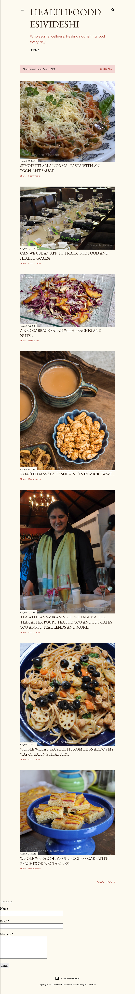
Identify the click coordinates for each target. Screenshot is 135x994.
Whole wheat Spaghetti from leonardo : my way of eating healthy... (67, 752)
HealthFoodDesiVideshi (65, 18)
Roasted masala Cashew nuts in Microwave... (67, 473)
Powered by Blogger (70, 978)
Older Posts (106, 881)
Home (35, 50)
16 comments (34, 479)
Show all (106, 69)
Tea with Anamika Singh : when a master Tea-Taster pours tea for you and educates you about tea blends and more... (66, 622)
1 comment (33, 340)
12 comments (34, 868)
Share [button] (23, 176)
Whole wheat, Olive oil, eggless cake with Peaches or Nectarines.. (64, 861)
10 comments (34, 263)
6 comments (34, 632)
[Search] (113, 9)
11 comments (34, 176)
